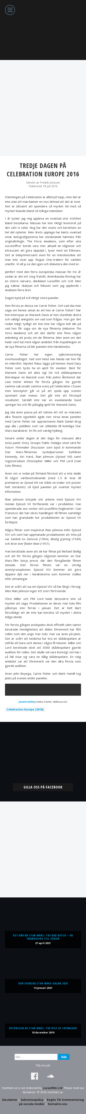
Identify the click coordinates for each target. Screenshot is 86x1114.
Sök (64, 1057)
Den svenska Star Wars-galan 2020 (43, 983)
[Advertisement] (43, 108)
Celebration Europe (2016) (25, 709)
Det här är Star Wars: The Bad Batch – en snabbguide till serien (43, 936)
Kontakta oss (57, 1104)
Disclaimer (9, 1100)
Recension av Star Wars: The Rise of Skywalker (43, 1028)
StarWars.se (43, 30)
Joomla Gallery (27, 701)
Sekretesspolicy (32, 1100)
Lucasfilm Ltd (52, 1088)
